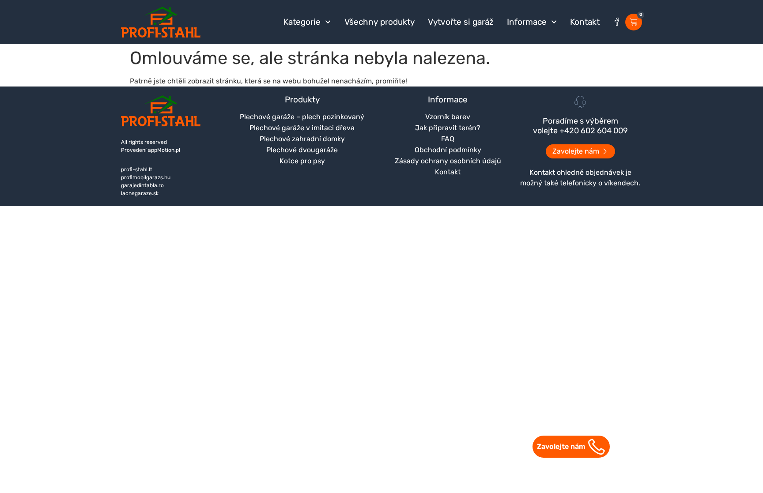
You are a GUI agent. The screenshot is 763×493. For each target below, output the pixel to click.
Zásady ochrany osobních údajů (448, 161)
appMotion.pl (164, 150)
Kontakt (585, 22)
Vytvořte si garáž (461, 22)
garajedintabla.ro (142, 185)
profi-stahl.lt (136, 169)
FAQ (447, 139)
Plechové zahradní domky (302, 139)
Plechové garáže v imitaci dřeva (302, 128)
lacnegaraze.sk (140, 193)
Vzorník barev (447, 117)
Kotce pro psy (302, 161)
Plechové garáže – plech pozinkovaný (302, 117)
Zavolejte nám (561, 446)
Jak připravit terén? (447, 128)
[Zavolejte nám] (596, 446)
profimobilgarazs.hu (145, 177)
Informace (527, 22)
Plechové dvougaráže (302, 150)
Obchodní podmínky (448, 150)
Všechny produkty (379, 22)
